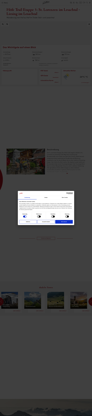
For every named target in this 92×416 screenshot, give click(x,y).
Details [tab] (46, 197)
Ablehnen (28, 221)
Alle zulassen (64, 221)
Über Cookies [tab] (65, 197)
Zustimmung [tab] (27, 197)
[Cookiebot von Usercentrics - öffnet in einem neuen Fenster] (67, 193)
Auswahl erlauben (46, 221)
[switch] (39, 217)
